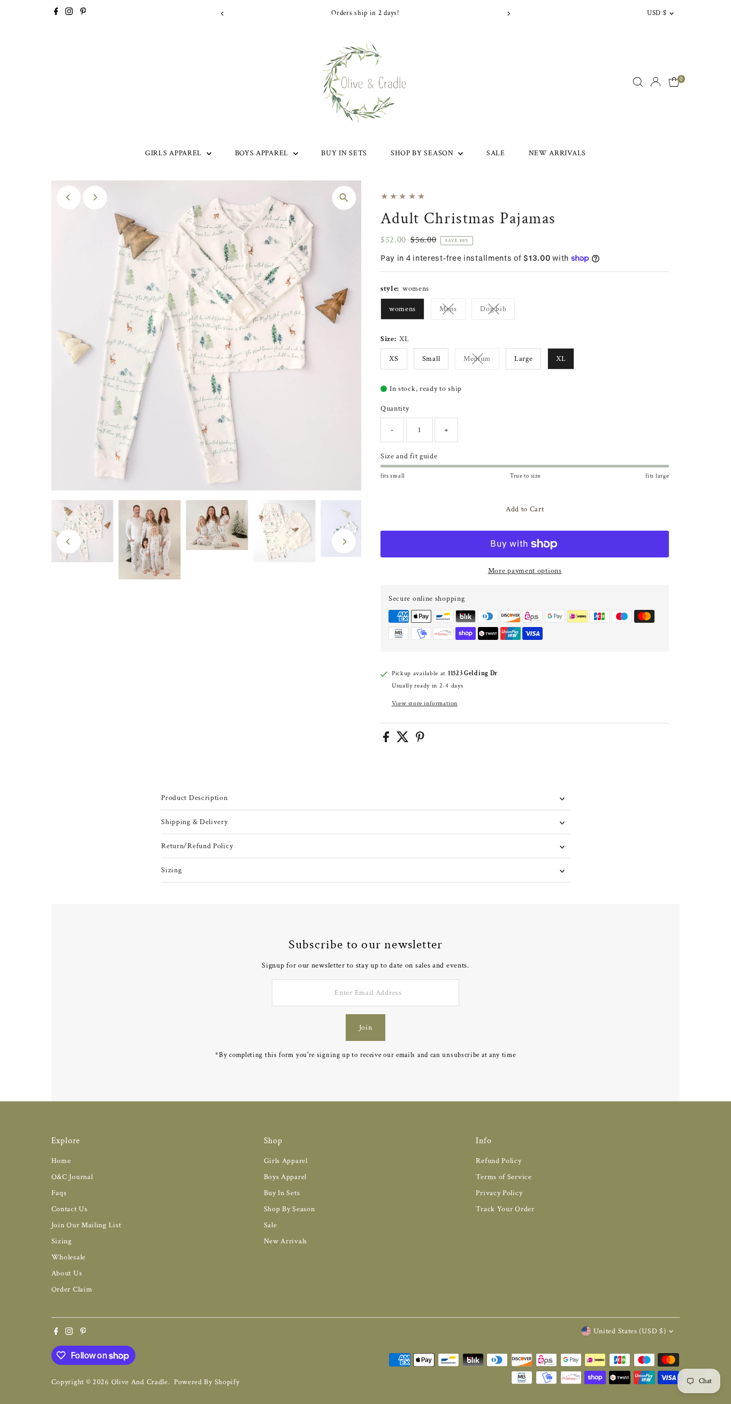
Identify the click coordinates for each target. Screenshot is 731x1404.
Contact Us (69, 1209)
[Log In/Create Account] (655, 82)
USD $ (656, 13)
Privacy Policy (499, 1193)
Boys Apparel (263, 153)
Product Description (194, 798)
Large (523, 359)
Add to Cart (525, 509)
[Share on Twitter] (404, 740)
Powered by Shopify (207, 1382)
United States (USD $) (629, 1331)
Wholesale (68, 1257)
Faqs (59, 1193)
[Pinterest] (83, 13)
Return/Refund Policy (197, 846)
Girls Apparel (174, 153)
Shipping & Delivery (194, 822)
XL (561, 359)
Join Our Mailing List (86, 1225)
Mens (452, 311)
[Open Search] (638, 82)
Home (61, 1161)
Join (365, 1027)
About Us (66, 1273)
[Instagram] (69, 13)
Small (431, 359)
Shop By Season (423, 153)
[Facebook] (56, 13)
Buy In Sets (344, 153)
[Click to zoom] (344, 198)
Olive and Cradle (139, 1382)
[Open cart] (674, 82)
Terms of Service (503, 1177)
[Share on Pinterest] (420, 740)
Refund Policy (498, 1161)
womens (402, 309)
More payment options (525, 571)
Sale (495, 153)
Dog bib (497, 311)
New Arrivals (557, 153)
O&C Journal (72, 1177)
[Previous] (222, 14)
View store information (425, 703)
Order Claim (72, 1289)
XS (393, 359)
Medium (481, 360)
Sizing (171, 870)
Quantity (394, 408)
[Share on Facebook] (387, 740)
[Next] (509, 14)
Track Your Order (505, 1209)
